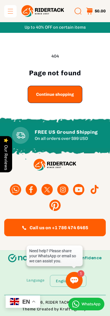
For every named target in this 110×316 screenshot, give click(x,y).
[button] (10, 11)
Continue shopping (55, 94)
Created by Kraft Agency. (62, 309)
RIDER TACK (57, 302)
